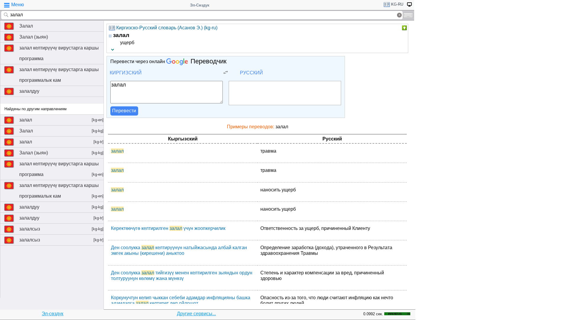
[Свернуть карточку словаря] (404, 28)
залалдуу (29, 91)
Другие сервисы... (196, 313)
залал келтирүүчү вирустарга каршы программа (59, 53)
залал (61, 119)
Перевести (124, 110)
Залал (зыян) (33, 36)
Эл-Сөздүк (199, 5)
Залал (26, 25)
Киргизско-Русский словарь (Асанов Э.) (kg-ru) (166, 27)
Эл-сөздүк (52, 313)
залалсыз (61, 228)
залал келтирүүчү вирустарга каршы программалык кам (59, 75)
